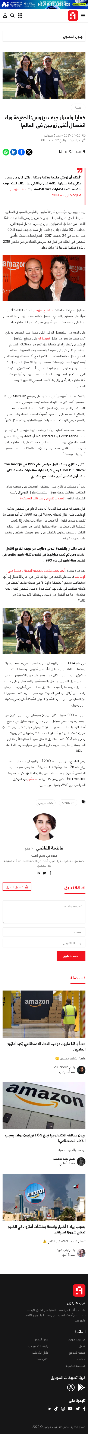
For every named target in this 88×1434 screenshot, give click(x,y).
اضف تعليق (71, 956)
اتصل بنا (80, 1346)
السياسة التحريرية (75, 1366)
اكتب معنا (42, 1359)
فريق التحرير (41, 1339)
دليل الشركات (40, 1352)
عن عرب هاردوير (76, 1339)
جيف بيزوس (45, 803)
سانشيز (33, 778)
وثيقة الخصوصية (38, 1346)
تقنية (78, 107)
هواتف (81, 1359)
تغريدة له (44, 338)
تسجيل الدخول (14, 887)
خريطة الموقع (77, 1352)
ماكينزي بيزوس (43, 310)
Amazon (68, 803)
